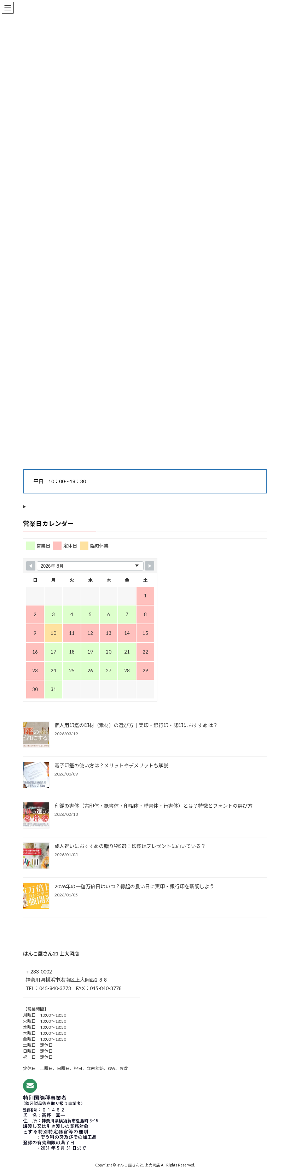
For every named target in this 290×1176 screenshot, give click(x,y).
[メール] (30, 1086)
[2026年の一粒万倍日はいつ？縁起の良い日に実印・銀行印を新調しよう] (36, 896)
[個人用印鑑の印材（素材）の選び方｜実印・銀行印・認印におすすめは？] (36, 735)
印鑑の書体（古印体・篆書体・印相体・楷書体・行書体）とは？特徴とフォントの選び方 (153, 805)
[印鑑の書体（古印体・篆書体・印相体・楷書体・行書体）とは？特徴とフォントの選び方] (36, 815)
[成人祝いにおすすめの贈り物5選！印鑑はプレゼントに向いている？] (36, 856)
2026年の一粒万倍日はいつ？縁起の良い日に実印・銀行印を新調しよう (134, 886)
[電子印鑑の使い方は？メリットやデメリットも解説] (36, 775)
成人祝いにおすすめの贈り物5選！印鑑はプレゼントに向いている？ (130, 846)
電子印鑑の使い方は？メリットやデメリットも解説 (111, 765)
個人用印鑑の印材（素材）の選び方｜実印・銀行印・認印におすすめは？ (136, 725)
